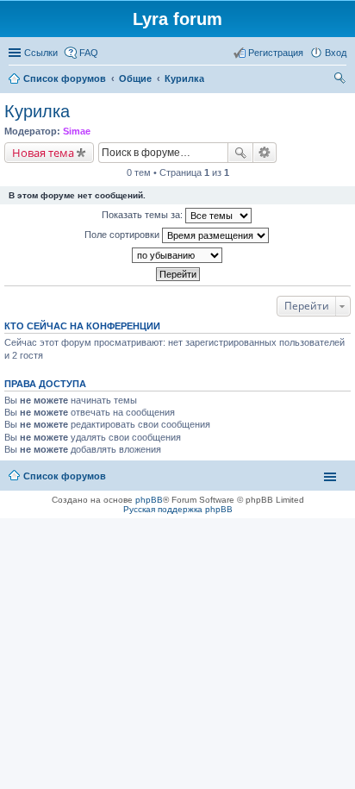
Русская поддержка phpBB (178, 509)
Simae (76, 131)
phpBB (149, 499)
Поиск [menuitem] (341, 80)
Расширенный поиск (265, 152)
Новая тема (43, 152)
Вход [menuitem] (335, 52)
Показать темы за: (143, 215)
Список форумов (64, 476)
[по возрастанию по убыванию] (177, 255)
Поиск (240, 152)
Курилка (37, 111)
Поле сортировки (123, 234)
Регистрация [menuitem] (275, 52)
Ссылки (41, 52)
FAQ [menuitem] (88, 52)
